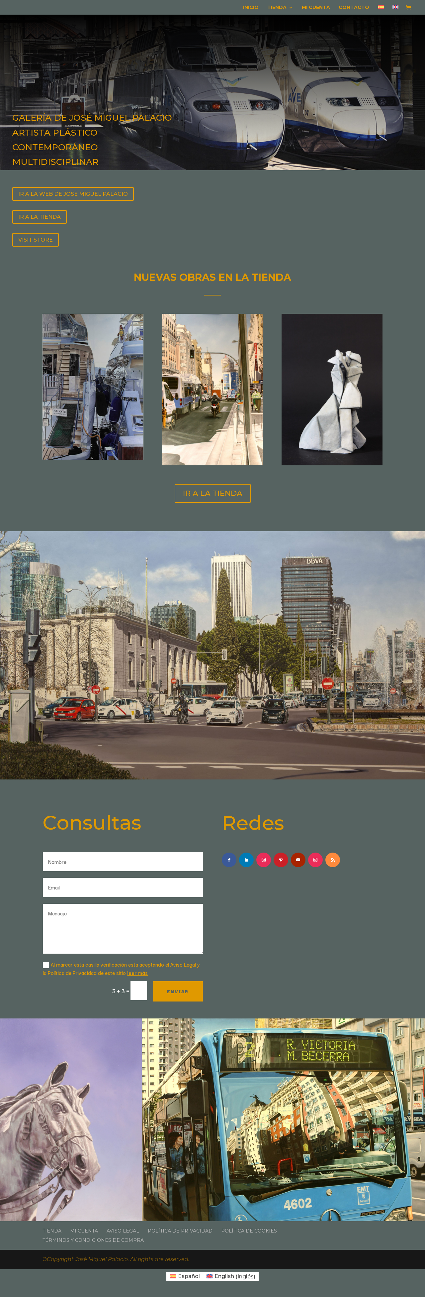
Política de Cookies (249, 1231)
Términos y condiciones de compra (93, 1240)
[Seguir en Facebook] (229, 860)
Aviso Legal (123, 1231)
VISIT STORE (35, 240)
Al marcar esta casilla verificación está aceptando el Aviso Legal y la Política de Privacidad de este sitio (121, 968)
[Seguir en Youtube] (298, 860)
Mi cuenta (316, 7)
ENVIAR (178, 991)
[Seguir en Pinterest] (281, 860)
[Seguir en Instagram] (263, 860)
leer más (137, 973)
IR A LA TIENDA (39, 217)
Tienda (277, 7)
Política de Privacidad (180, 1231)
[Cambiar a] (381, 10)
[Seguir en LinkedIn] (246, 860)
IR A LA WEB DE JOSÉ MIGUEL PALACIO (73, 194)
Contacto (354, 7)
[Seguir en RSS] (332, 860)
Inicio (251, 7)
